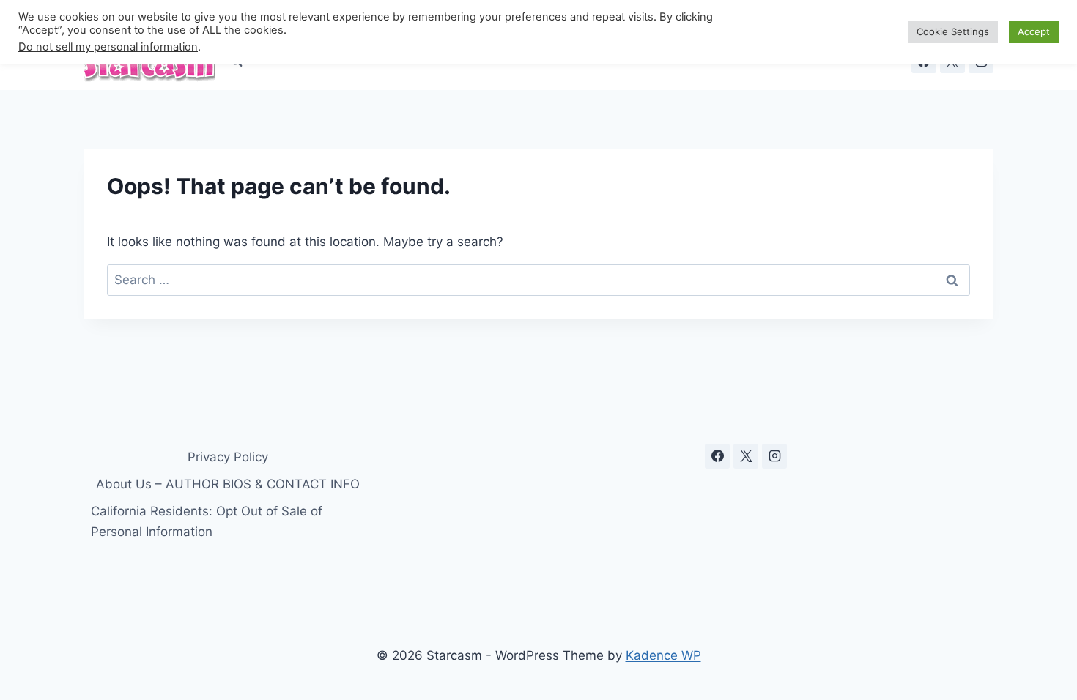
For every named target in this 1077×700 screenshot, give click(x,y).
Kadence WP (663, 655)
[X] (745, 456)
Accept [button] (1034, 31)
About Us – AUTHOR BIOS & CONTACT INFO (228, 484)
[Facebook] (717, 456)
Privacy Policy (228, 457)
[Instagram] (774, 456)
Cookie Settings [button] (953, 31)
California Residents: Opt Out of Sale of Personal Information (206, 521)
